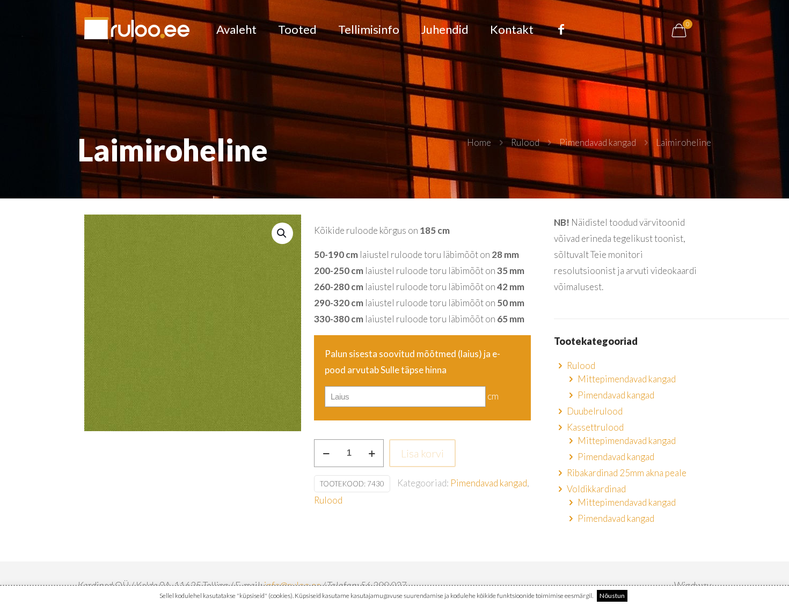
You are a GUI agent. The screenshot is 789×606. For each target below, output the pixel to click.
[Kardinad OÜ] (136, 29)
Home (479, 142)
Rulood (525, 142)
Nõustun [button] (612, 596)
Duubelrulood (595, 411)
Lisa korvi (422, 453)
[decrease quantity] (326, 453)
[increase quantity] (371, 453)
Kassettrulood (595, 427)
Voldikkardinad (596, 488)
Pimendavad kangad (597, 142)
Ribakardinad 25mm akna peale (626, 472)
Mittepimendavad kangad (627, 379)
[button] (282, 233)
